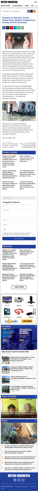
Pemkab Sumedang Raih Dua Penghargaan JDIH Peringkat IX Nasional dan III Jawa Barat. (27, 185)
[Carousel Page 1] (31, 416)
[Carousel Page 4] (34, 416)
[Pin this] (11, 27)
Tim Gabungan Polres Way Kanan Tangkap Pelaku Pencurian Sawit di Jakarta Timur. (28, 266)
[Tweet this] (7, 27)
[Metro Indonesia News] (9, 2)
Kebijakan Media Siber (21, 486)
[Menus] (35, 2)
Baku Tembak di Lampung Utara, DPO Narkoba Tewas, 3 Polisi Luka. (27, 252)
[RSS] (34, 11)
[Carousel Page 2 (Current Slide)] (32, 416)
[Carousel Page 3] (33, 416)
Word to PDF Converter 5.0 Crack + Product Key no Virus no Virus (10, 144)
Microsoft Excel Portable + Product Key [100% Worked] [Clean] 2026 (28, 144)
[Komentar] (22, 27)
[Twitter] (31, 11)
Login (2, 488)
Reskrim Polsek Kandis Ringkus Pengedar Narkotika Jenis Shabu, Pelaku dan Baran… (19, 413)
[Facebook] (28, 11)
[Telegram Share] (15, 27)
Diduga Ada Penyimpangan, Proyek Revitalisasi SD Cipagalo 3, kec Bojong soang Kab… (22, 359)
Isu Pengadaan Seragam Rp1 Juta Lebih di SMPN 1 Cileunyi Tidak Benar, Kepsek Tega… (23, 388)
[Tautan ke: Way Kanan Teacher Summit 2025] (19, 339)
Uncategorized (10, 24)
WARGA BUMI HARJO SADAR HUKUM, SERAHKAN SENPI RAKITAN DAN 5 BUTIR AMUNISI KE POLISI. (9, 174)
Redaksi (32, 486)
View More (19, 287)
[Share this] (4, 27)
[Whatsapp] (18, 27)
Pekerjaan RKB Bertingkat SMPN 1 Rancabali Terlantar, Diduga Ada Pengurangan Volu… (22, 368)
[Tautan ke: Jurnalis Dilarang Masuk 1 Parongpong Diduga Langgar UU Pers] (6, 379)
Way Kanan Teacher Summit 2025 (15, 352)
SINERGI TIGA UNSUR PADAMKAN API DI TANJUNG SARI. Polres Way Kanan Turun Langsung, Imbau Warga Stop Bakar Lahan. (9, 161)
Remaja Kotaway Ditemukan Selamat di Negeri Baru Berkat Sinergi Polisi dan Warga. (9, 185)
